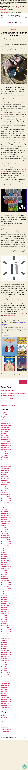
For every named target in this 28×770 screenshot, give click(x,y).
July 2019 (4, 550)
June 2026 (4, 415)
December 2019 (6, 542)
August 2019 (5, 548)
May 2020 (4, 531)
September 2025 (6, 429)
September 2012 (6, 705)
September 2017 (6, 589)
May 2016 (4, 619)
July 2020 (4, 527)
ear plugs (5, 374)
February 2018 (5, 578)
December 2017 (6, 582)
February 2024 (5, 460)
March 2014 (4, 671)
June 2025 (4, 431)
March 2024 (4, 458)
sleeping (13, 374)
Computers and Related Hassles (10, 399)
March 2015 (4, 646)
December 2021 (6, 499)
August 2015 (5, 638)
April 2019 (4, 554)
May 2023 (4, 474)
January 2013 (5, 697)
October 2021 (5, 503)
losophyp (9, 39)
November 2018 (6, 562)
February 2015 (5, 648)
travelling (17, 374)
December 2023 (6, 464)
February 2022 (5, 494)
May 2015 (4, 642)
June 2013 (4, 689)
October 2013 (5, 681)
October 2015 (5, 634)
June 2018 (4, 572)
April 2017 (4, 599)
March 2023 (4, 478)
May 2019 (4, 552)
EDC (8, 166)
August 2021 (5, 507)
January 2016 (5, 628)
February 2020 (5, 537)
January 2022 (5, 497)
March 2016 (4, 623)
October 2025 (5, 427)
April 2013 (4, 691)
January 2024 (5, 462)
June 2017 (4, 595)
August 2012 (5, 707)
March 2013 (4, 693)
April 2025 (4, 435)
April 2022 (4, 492)
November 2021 (6, 501)
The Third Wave (7, 12)
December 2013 (6, 677)
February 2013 (5, 695)
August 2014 (5, 660)
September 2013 (6, 683)
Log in (3, 725)
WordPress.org (5, 731)
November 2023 (6, 466)
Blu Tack (22, 313)
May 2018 (4, 574)
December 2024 (6, 443)
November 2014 (6, 654)
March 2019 (4, 556)
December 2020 (6, 517)
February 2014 (5, 673)
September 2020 (6, 523)
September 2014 (6, 658)
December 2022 (6, 484)
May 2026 (4, 417)
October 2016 (5, 611)
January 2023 (5, 482)
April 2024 (4, 456)
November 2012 (6, 701)
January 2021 (5, 515)
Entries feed (4, 727)
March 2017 (4, 601)
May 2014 (4, 666)
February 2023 (5, 480)
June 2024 (4, 454)
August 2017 (5, 591)
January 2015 (5, 650)
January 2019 (5, 560)
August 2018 (5, 568)
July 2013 (4, 687)
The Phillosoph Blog (14, 16)
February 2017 (5, 603)
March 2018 (4, 576)
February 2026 (5, 423)
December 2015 (6, 630)
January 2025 (5, 441)
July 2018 (4, 570)
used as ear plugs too (10, 315)
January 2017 (5, 605)
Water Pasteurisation (7, 390)
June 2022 (4, 488)
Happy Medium (5, 402)
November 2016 (6, 609)
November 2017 (6, 585)
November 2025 (6, 425)
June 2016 (4, 617)
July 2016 (4, 615)
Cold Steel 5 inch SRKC (8, 405)
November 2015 (6, 632)
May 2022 (4, 490)
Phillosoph (14, 29)
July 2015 (4, 640)
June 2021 (4, 509)
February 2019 (5, 558)
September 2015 (6, 636)
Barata (3, 715)
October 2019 (5, 546)
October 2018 (5, 564)
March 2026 (4, 421)
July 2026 (4, 413)
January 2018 (5, 580)
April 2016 (4, 621)
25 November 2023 (19, 39)
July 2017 (4, 593)
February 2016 (5, 625)
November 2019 (6, 544)
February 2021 (5, 513)
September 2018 (6, 566)
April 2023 (4, 476)
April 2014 (4, 668)
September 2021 (6, 505)
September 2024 (6, 449)
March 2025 (4, 437)
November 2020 (6, 519)
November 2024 (6, 445)
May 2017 (4, 597)
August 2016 (5, 613)
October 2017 (5, 587)
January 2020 (5, 539)
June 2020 (4, 529)
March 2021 (4, 511)
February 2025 (5, 439)
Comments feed (6, 729)
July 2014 (4, 662)
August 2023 (5, 470)
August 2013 (5, 685)
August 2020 (5, 525)
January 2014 (5, 675)
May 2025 (4, 433)
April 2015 (4, 644)
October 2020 (5, 521)
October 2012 (5, 703)
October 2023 (5, 468)
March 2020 (5, 535)
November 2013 (6, 679)
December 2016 (6, 607)
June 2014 (4, 664)
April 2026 (4, 419)
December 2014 (6, 652)
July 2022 (4, 486)
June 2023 (4, 472)
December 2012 (6, 699)
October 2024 (5, 447)
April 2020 (4, 533)
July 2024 (4, 451)
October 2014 (5, 656)
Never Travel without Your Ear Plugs (14, 34)
